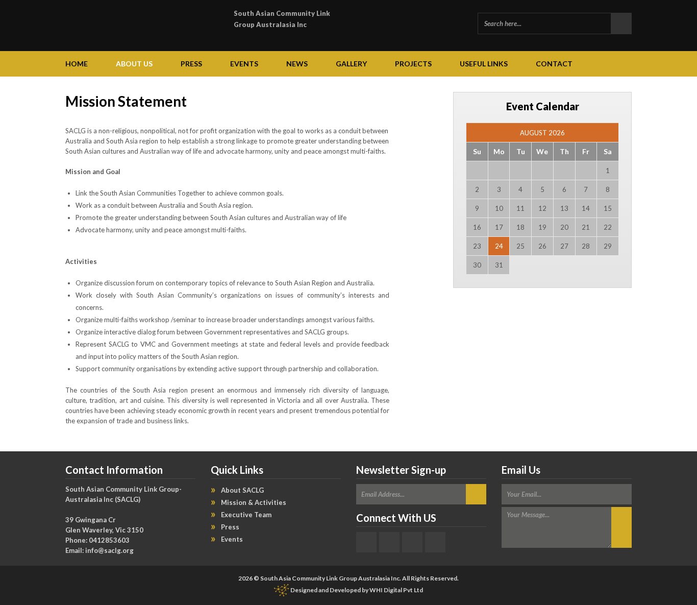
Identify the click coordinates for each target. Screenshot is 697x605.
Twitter (389, 542)
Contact (554, 63)
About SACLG (242, 490)
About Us (134, 63)
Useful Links (484, 63)
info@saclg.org (109, 550)
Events (244, 63)
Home (76, 63)
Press (191, 63)
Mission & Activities (253, 502)
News (297, 63)
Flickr (412, 542)
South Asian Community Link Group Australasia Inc (282, 19)
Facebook (366, 542)
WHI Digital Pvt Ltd (396, 590)
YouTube (435, 542)
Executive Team (246, 515)
